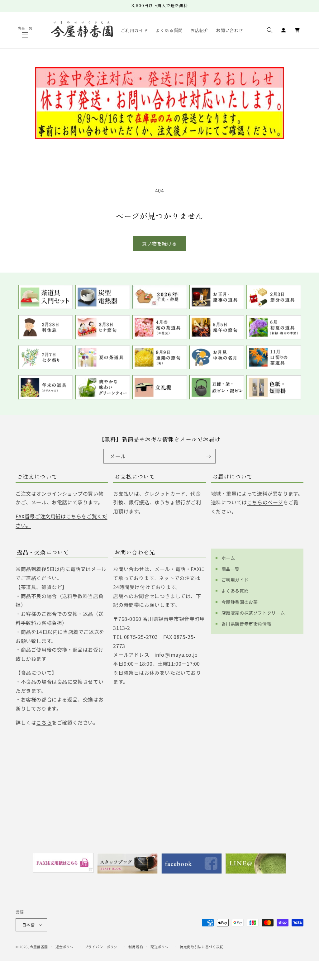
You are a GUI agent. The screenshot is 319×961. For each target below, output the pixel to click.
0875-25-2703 (141, 636)
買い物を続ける (159, 243)
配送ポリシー (161, 946)
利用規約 (135, 946)
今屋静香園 (39, 946)
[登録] (208, 456)
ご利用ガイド (235, 580)
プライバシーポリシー (103, 946)
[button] (25, 35)
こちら (44, 722)
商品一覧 (230, 569)
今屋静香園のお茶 (239, 602)
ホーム (228, 558)
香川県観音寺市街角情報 (246, 624)
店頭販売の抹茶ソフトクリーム (253, 613)
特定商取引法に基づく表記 (201, 946)
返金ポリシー (66, 946)
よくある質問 (235, 591)
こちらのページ (265, 502)
